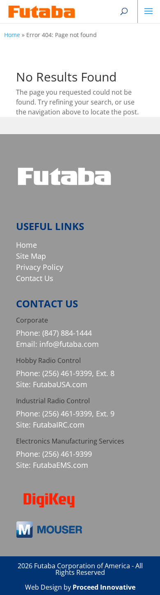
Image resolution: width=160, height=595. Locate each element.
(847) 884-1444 (67, 333)
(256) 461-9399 (67, 454)
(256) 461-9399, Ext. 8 (78, 373)
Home (12, 35)
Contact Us (34, 278)
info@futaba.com (69, 344)
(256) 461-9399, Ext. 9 (78, 413)
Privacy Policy (39, 267)
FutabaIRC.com (59, 425)
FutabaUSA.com (60, 384)
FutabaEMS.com (60, 465)
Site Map (31, 256)
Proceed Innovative (104, 587)
